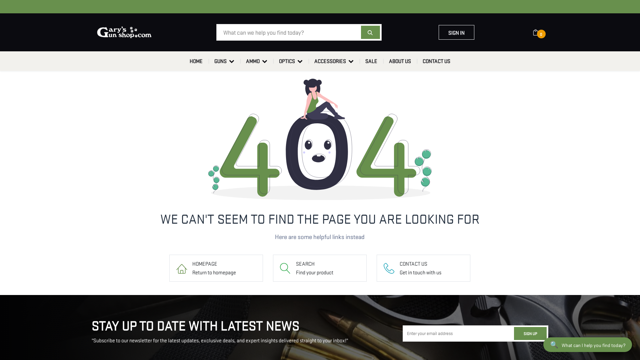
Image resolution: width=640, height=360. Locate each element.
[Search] (370, 32)
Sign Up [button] (530, 333)
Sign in (456, 32)
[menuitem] (196, 61)
